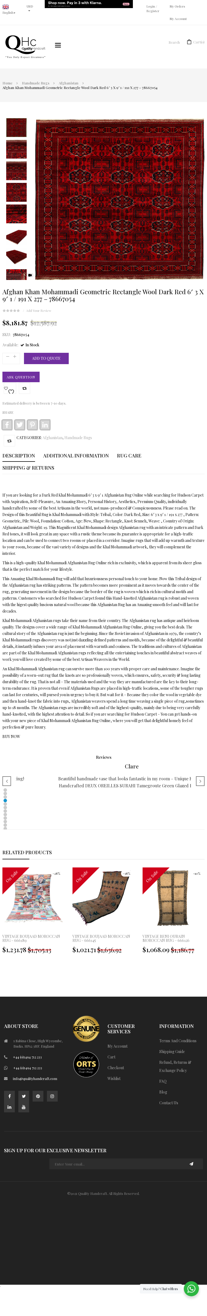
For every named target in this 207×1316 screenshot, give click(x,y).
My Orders (177, 6)
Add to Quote (46, 358)
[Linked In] (9, 1107)
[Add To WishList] (10, 388)
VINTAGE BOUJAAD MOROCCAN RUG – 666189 (31, 938)
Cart (199, 42)
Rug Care (129, 455)
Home (7, 83)
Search (174, 42)
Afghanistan (68, 83)
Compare (24, 388)
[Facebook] (9, 1096)
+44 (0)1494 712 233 (27, 1057)
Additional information (76, 455)
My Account (178, 18)
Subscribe (191, 1163)
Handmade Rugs (35, 83)
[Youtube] (23, 1107)
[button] (5, 790)
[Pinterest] (38, 1096)
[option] (103, 913)
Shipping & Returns (28, 467)
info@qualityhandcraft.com (35, 1078)
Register (152, 11)
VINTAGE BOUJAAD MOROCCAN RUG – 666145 (101, 938)
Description (18, 455)
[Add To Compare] (9, 440)
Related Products (27, 852)
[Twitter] (23, 1096)
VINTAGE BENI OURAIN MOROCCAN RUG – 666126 (166, 938)
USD (30, 6)
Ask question (21, 377)
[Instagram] (52, 1096)
